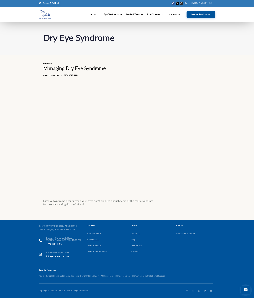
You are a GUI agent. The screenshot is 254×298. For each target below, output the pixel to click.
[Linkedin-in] (205, 291)
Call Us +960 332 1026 (201, 3)
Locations (172, 14)
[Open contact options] (245, 290)
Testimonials (136, 246)
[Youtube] (211, 291)
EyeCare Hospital (51, 75)
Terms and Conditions (185, 234)
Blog (186, 3)
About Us (95, 14)
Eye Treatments (111, 14)
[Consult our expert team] (60, 254)
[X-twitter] (177, 3)
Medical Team (132, 14)
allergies (47, 63)
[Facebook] (173, 3)
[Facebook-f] (187, 291)
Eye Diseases (153, 14)
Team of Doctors (94, 246)
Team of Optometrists (97, 252)
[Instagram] (181, 3)
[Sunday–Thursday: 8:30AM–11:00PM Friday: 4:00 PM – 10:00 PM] (60, 241)
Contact (135, 252)
